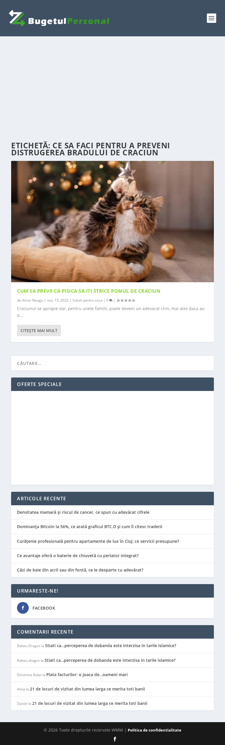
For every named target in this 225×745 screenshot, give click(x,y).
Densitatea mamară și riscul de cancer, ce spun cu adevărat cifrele (83, 512)
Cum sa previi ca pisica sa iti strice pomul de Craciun (88, 291)
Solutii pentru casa (87, 300)
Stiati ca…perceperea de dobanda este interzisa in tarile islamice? (110, 645)
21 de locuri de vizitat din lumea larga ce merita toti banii (87, 689)
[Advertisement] (112, 89)
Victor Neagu (32, 300)
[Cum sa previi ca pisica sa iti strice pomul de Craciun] (112, 221)
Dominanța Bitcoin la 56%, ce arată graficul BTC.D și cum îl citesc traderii (89, 526)
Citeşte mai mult (39, 330)
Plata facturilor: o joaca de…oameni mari (87, 674)
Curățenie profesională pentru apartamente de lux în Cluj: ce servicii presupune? (98, 541)
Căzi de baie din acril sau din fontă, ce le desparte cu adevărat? (80, 570)
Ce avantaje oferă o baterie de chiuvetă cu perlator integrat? (78, 555)
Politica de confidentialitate (154, 730)
